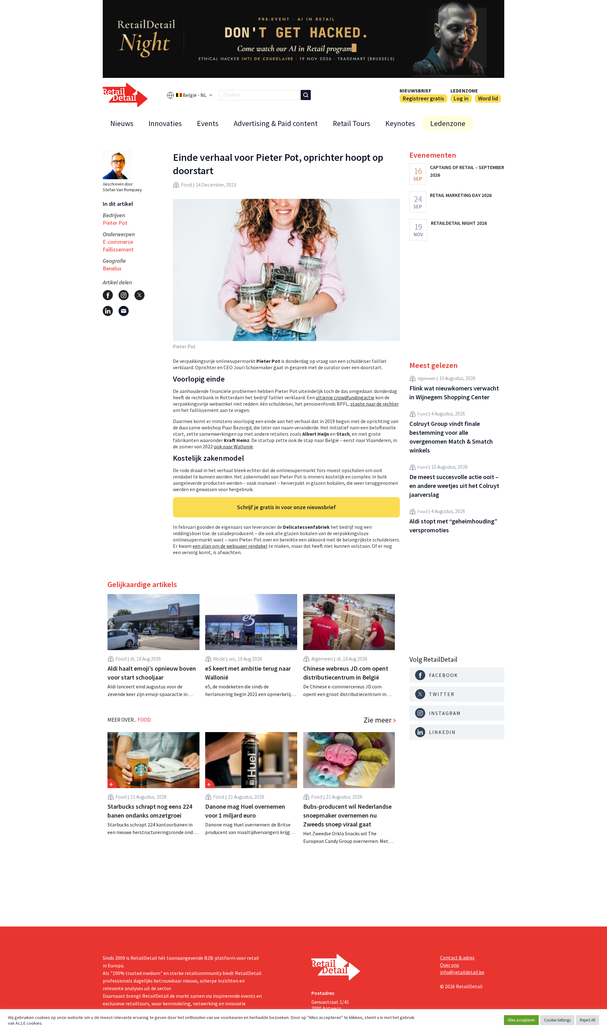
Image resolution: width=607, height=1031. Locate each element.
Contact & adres (457, 957)
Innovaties (165, 123)
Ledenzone (464, 90)
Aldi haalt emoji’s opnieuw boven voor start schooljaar (151, 672)
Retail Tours (351, 123)
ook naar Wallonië (233, 446)
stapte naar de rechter (374, 404)
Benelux (112, 268)
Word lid (488, 98)
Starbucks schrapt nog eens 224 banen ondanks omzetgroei (149, 810)
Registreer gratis (423, 98)
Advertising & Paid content (276, 123)
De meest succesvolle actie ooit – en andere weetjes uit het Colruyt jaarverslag (454, 485)
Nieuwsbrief (415, 90)
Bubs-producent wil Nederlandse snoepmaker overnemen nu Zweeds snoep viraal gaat (347, 815)
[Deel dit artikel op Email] (124, 311)
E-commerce (118, 241)
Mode (219, 658)
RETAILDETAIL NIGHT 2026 (459, 223)
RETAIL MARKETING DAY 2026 (461, 195)
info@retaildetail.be (462, 972)
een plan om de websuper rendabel (230, 546)
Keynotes (400, 123)
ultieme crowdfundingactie (345, 397)
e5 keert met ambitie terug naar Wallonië (248, 672)
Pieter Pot (115, 222)
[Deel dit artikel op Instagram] (124, 295)
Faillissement (118, 249)
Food (186, 184)
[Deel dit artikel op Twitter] (139, 295)
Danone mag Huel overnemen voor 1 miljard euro (245, 810)
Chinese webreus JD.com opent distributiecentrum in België (345, 672)
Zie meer (377, 720)
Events (207, 123)
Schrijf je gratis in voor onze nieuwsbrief (286, 507)
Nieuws (121, 123)
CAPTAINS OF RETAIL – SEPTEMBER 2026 (467, 171)
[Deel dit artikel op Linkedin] (108, 311)
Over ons (449, 965)
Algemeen (322, 658)
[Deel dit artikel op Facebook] (108, 295)
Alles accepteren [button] (521, 1020)
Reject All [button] (587, 1020)
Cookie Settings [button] (557, 1020)
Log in (461, 98)
